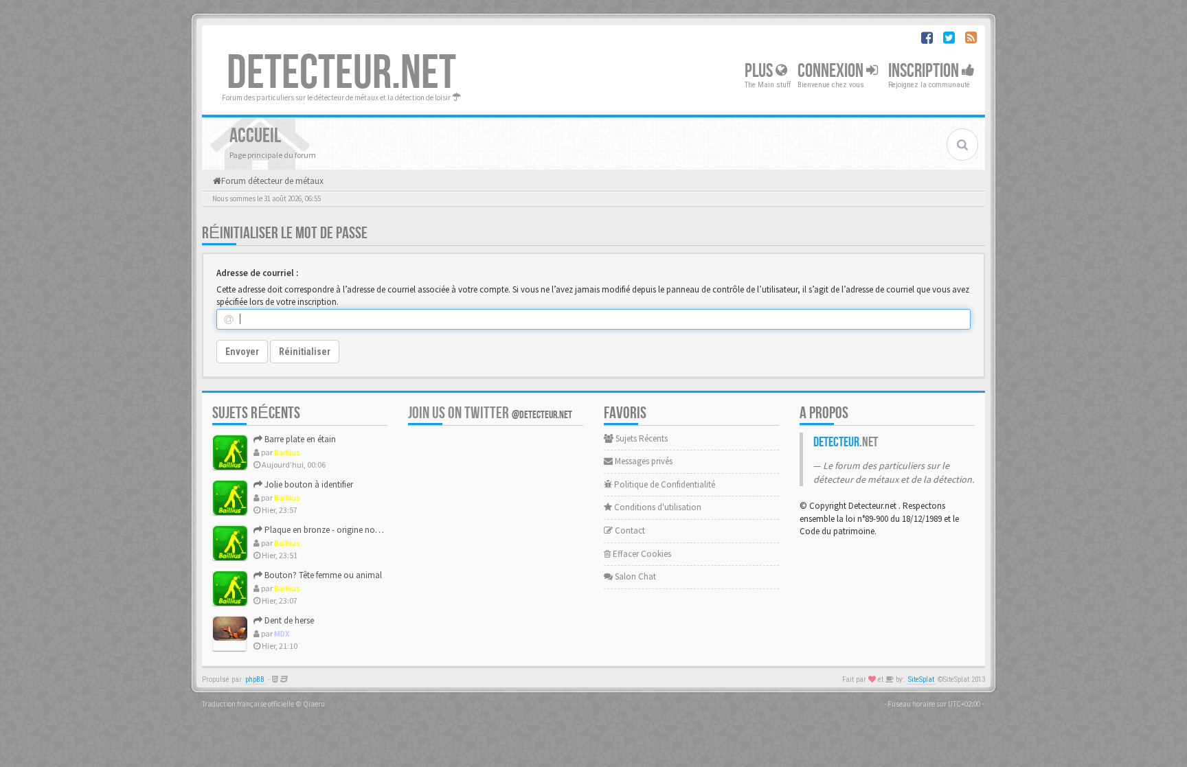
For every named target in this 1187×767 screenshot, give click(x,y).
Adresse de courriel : (257, 273)
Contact (629, 530)
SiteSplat (921, 679)
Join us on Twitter (490, 413)
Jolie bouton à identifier (307, 484)
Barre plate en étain (299, 439)
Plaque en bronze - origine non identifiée (338, 530)
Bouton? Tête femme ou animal (322, 575)
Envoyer (242, 351)
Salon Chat (634, 576)
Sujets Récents (640, 438)
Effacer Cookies (641, 554)
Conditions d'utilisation (656, 507)
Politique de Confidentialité (663, 484)
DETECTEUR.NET (341, 73)
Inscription (925, 71)
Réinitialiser (304, 351)
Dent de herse (288, 620)
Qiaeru (314, 704)
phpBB (254, 679)
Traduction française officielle (248, 704)
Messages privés (642, 461)
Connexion (832, 71)
